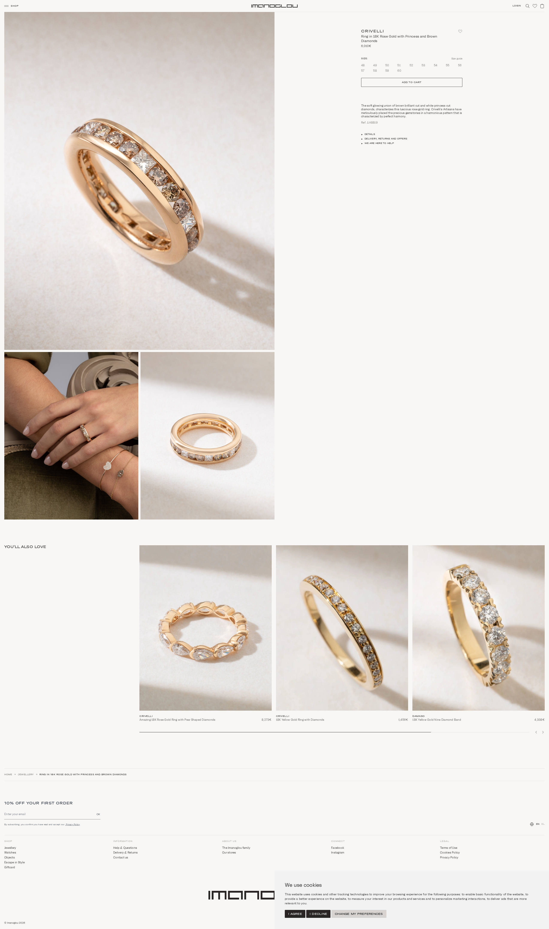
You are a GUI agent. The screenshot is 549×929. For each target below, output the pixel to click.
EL (543, 824)
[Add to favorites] (460, 31)
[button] (13, 6)
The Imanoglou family (236, 847)
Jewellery (26, 774)
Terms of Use (448, 847)
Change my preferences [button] (359, 914)
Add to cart (412, 82)
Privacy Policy (72, 824)
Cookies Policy (450, 852)
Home (8, 774)
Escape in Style (14, 862)
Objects (9, 857)
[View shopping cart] (542, 6)
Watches (10, 852)
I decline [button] (318, 914)
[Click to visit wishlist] (534, 6)
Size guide (456, 58)
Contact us (120, 857)
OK (98, 814)
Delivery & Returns (125, 852)
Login (517, 6)
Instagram (337, 852)
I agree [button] (295, 914)
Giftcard (9, 867)
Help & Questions (125, 847)
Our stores (229, 852)
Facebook (337, 847)
